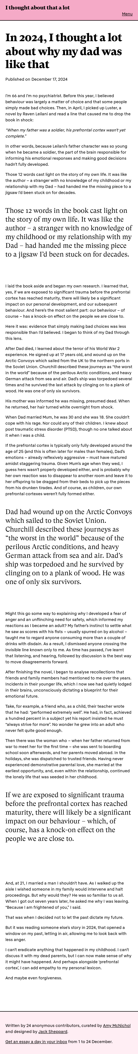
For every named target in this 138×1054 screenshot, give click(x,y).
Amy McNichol (117, 1025)
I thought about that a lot (37, 8)
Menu (127, 13)
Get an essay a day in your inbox (36, 1041)
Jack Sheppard (52, 1031)
